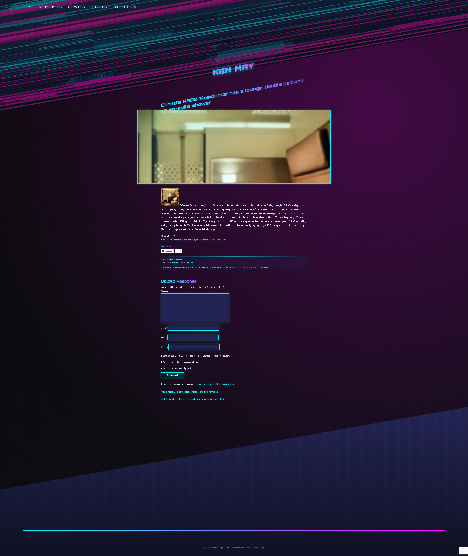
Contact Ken (124, 6)
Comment (166, 291)
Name (164, 327)
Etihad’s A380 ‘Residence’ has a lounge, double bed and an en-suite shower (194, 239)
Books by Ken (50, 6)
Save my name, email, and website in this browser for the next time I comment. (198, 355)
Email (164, 337)
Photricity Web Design (255, 547)
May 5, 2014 (168, 259)
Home (28, 6)
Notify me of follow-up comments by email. (182, 362)
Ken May (234, 69)
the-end (189, 262)
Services (76, 6)
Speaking (99, 6)
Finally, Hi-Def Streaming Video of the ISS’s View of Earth (186, 267)
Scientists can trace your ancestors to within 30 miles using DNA (240, 267)
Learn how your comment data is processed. (215, 383)
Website (164, 347)
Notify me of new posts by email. (177, 368)
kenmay (179, 259)
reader (175, 262)
